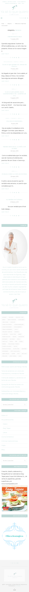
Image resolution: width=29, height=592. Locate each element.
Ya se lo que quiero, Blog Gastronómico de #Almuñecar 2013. (14, 93)
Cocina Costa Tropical (7, 324)
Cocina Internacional (19, 324)
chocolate (12, 322)
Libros (5, 432)
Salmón (13, 353)
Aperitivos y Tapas (19, 317)
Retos (21, 61)
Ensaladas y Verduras (7, 331)
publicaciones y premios (13, 343)
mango (19, 334)
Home (2, 23)
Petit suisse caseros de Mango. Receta (14, 367)
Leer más (4, 54)
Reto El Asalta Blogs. (15, 351)
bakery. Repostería (12, 319)
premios (4, 343)
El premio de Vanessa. (14, 199)
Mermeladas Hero (6, 336)
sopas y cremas (13, 356)
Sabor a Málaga (5, 353)
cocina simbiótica (18, 326)
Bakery (7, 118)
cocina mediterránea (7, 326)
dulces (16, 329)
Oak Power (12, 339)
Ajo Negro (11, 317)
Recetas (16, 61)
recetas (15, 346)
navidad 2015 (21, 336)
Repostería (24, 348)
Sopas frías (4, 356)
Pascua (18, 339)
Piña (16, 341)
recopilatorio (16, 348)
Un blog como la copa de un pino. (14, 174)
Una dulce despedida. (14, 121)
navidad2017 (5, 339)
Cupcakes (13, 118)
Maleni (5, 424)
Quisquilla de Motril (6, 346)
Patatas (11, 341)
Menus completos (8, 61)
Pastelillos (4, 341)
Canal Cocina (5, 322)
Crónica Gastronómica (7, 329)
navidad (14, 336)
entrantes (16, 331)
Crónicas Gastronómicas (11, 3)
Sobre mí (4, 1)
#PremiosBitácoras (14, 36)
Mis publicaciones (12, 1)
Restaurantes (5, 351)
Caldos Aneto (21, 319)
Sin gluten (24, 353)
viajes (20, 356)
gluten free (5, 334)
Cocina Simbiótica (21, 1)
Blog (23, 3)
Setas (18, 353)
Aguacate (4, 317)
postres (21, 341)
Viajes (19, 3)
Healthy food (13, 334)
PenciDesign (18, 585)
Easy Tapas (6, 428)
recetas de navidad (6, 348)
